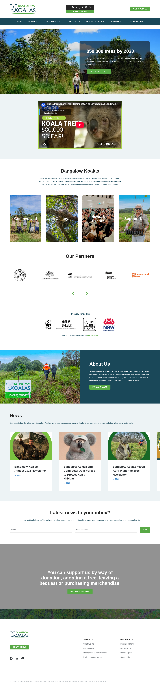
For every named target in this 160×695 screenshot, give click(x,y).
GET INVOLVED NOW (80, 591)
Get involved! (92, 335)
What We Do (88, 644)
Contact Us (136, 21)
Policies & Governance (92, 657)
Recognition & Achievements (95, 653)
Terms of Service (97, 681)
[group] (31, 461)
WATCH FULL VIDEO (99, 71)
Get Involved (53, 21)
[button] (73, 293)
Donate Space (126, 653)
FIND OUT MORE (99, 387)
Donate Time (125, 648)
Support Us (116, 21)
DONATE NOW (19, 647)
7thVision (44, 681)
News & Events (94, 21)
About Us (33, 21)
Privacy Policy (84, 681)
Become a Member (128, 644)
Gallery (73, 21)
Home (20, 21)
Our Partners (88, 648)
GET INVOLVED (140, 9)
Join (145, 530)
